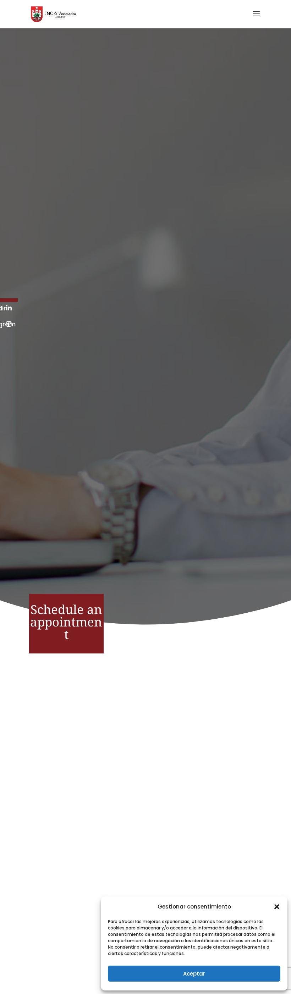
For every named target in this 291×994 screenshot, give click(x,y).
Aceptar (194, 973)
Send (227, 847)
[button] (276, 906)
